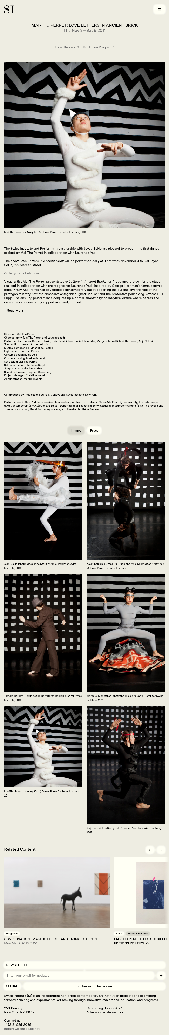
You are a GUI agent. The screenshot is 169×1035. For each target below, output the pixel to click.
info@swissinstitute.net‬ (22, 1029)
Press (94, 430)
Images (76, 430)
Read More (15, 310)
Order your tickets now (21, 273)
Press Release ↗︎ (66, 47)
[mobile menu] (159, 9)
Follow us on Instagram (94, 986)
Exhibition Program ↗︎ (99, 47)
